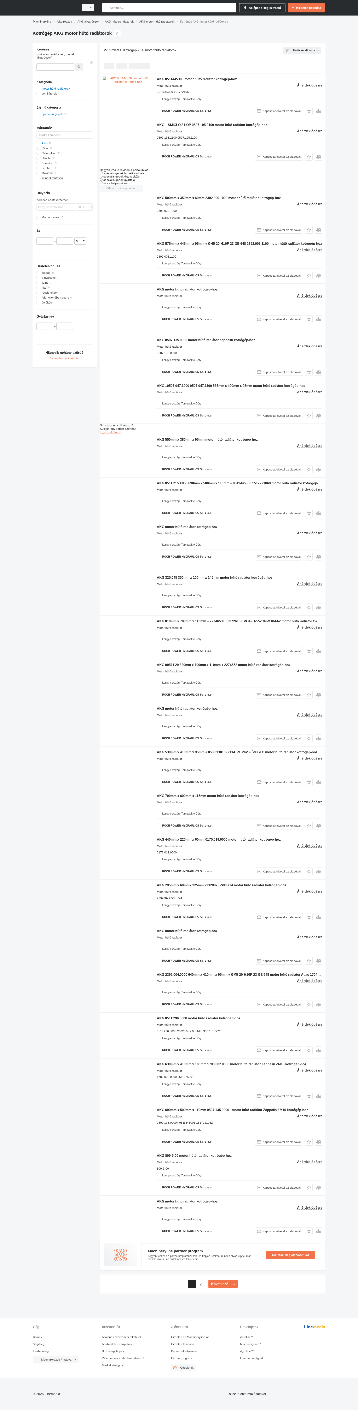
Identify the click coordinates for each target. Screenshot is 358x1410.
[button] (309, 111)
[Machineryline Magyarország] (54, 7)
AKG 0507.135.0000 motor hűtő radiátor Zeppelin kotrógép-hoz (206, 340)
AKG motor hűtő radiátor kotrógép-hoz (187, 289)
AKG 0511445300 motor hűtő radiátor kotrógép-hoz (197, 79)
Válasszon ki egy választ (122, 188)
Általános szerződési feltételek (122, 1337)
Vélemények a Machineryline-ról (123, 1358)
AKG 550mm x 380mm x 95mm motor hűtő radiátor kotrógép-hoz (207, 439)
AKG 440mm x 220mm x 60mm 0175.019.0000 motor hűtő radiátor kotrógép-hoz (219, 839)
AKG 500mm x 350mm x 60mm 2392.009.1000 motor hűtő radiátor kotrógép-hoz (219, 198)
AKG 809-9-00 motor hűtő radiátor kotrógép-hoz (194, 1155)
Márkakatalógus (112, 1365)
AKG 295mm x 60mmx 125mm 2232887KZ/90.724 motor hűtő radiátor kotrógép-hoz (221, 885)
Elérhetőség (41, 1351)
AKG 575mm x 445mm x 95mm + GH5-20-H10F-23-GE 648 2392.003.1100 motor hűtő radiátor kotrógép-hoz (239, 243)
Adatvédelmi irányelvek (117, 1344)
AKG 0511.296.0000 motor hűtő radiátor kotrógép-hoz (198, 1018)
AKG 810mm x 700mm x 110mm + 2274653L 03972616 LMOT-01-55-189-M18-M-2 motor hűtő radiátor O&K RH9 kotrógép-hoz (253, 621)
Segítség (39, 1344)
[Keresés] (106, 7)
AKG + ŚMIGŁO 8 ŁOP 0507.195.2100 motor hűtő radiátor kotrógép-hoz (212, 125)
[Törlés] (91, 62)
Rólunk (37, 1337)
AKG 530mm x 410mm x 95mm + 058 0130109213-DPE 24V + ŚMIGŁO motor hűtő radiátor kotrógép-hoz (237, 752)
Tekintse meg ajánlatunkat (290, 1254)
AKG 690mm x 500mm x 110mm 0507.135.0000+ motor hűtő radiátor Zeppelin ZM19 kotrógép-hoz (232, 1110)
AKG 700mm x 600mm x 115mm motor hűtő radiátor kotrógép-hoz (208, 796)
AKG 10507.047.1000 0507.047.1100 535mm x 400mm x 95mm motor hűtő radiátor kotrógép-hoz (231, 386)
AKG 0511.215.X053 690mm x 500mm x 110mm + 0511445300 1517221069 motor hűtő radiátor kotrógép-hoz (240, 483)
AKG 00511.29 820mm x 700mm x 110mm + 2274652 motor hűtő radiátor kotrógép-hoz (223, 665)
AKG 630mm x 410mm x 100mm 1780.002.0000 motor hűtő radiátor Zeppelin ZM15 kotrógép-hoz (231, 1064)
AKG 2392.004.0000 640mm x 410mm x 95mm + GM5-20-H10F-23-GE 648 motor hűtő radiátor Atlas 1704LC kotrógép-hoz (250, 974)
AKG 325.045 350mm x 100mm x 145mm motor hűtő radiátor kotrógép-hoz (214, 577)
